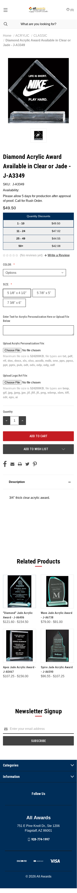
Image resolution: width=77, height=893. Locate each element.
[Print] (20, 464)
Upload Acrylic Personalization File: (24, 343)
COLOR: (7, 264)
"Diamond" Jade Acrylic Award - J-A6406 (18, 615)
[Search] (3, 24)
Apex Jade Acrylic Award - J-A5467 (19, 669)
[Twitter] (27, 464)
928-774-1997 (40, 839)
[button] (38, 482)
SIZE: (6, 284)
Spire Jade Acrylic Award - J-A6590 (57, 669)
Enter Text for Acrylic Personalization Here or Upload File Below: (36, 318)
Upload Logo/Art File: (15, 375)
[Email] (12, 464)
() (72, 9)
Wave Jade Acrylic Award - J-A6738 (56, 615)
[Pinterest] (35, 464)
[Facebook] (5, 464)
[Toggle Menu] (5, 10)
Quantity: (8, 411)
